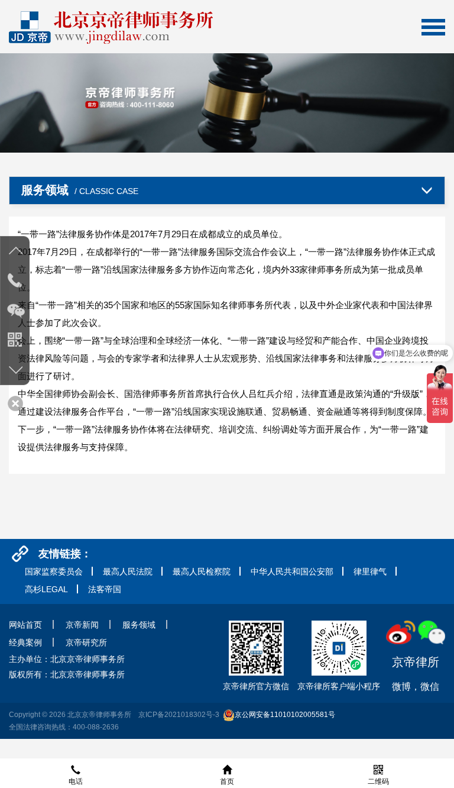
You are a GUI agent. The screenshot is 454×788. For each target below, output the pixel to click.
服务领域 (138, 624)
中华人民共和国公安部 (292, 571)
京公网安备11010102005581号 (285, 715)
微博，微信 (415, 673)
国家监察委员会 (54, 571)
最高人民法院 (128, 571)
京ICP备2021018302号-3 (178, 715)
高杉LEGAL (46, 589)
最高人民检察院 (202, 571)
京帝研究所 (86, 642)
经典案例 (25, 642)
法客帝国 (104, 589)
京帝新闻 (82, 624)
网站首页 (25, 624)
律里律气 (370, 571)
